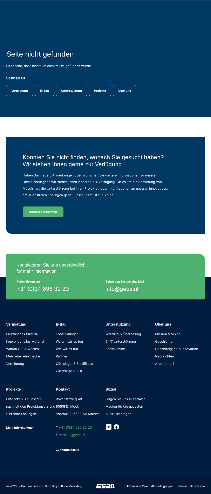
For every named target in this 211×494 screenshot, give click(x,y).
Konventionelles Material (25, 341)
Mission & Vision (168, 334)
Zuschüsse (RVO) (69, 371)
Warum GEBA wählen (22, 349)
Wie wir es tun (67, 349)
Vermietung (16, 324)
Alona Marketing (71, 486)
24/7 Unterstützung (121, 341)
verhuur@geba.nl (72, 435)
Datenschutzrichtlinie (191, 486)
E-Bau (61, 324)
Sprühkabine (115, 349)
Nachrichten (164, 356)
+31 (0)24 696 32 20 (42, 289)
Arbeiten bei (164, 364)
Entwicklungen (67, 334)
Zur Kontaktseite (67, 449)
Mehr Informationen (20, 427)
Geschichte (163, 341)
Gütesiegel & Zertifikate (74, 364)
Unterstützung (118, 324)
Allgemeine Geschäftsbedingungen (150, 486)
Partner (61, 356)
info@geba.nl (122, 289)
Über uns (163, 324)
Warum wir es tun (69, 341)
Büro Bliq (51, 486)
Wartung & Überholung (123, 334)
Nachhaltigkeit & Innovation (176, 349)
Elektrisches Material (22, 334)
